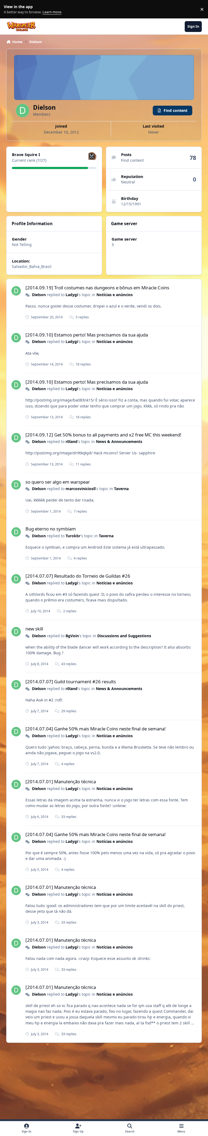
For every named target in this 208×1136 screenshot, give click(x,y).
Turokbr (73, 535)
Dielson (39, 294)
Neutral (128, 182)
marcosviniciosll (81, 488)
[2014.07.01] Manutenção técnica (60, 781)
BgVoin (72, 635)
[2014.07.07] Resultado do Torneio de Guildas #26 (77, 576)
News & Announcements (119, 441)
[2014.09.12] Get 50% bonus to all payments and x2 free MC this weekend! (103, 435)
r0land (71, 441)
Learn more (10, 9)
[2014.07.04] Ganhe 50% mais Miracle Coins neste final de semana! (95, 729)
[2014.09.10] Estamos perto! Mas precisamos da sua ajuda (86, 335)
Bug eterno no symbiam (50, 529)
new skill (34, 629)
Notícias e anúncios (114, 294)
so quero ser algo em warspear (57, 482)
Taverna (121, 488)
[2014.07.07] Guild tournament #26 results (70, 681)
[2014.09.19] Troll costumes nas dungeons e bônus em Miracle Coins (97, 287)
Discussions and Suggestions (124, 635)
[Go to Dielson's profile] (16, 291)
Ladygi (72, 294)
